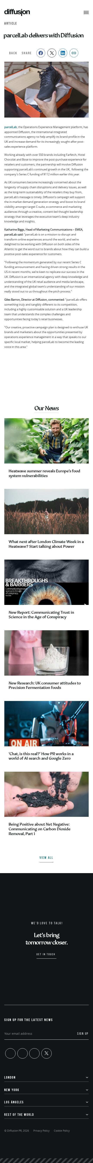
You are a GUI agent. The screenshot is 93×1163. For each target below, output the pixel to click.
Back (13, 53)
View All (46, 857)
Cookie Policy (62, 1130)
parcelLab (10, 127)
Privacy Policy (41, 1130)
